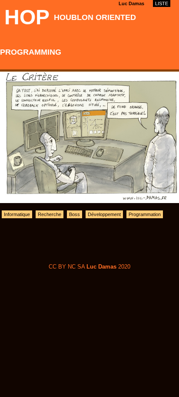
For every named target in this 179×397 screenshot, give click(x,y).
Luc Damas (131, 3)
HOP (27, 17)
